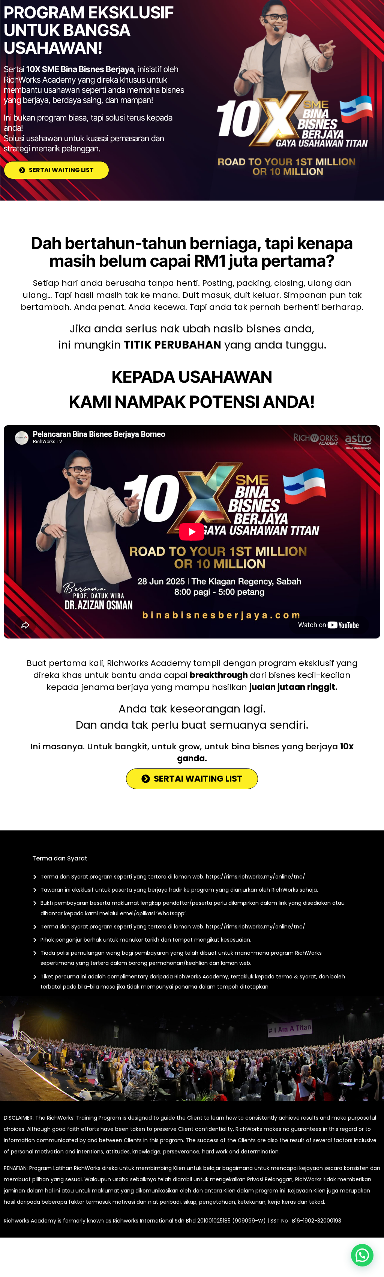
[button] (362, 1255)
